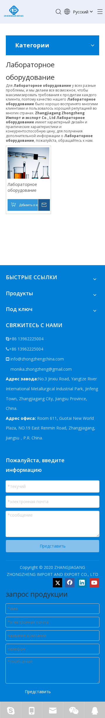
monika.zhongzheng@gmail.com (40, 369)
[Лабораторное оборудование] (28, 167)
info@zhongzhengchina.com (37, 359)
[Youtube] (94, 582)
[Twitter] (57, 582)
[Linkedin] (82, 582)
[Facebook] (69, 582)
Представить (53, 546)
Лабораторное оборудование (22, 187)
